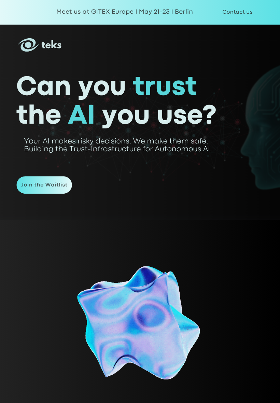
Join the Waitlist (44, 185)
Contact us (237, 12)
